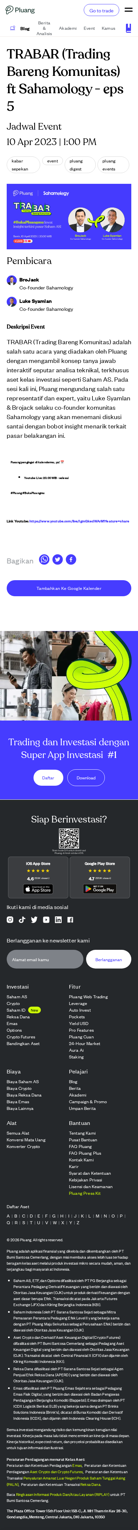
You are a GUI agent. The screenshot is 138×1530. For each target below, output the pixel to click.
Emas (77, 1465)
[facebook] (71, 560)
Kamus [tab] (109, 28)
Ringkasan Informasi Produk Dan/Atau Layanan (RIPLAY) (63, 1494)
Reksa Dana (90, 1484)
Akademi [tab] (68, 28)
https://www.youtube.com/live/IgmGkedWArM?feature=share (79, 521)
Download (86, 778)
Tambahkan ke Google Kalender (69, 588)
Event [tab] (89, 28)
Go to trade (101, 10)
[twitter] (57, 560)
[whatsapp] (44, 560)
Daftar (48, 778)
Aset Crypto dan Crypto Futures (56, 1472)
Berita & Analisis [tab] (44, 28)
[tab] (20, 28)
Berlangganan (108, 959)
